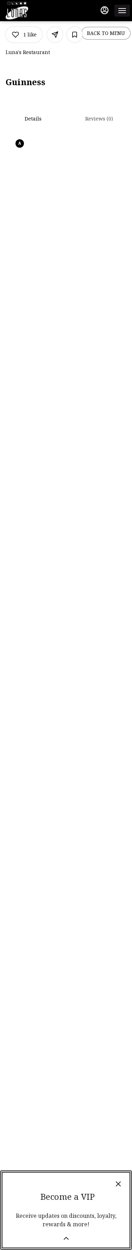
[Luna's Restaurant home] (37, 10)
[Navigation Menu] (122, 11)
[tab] (33, 118)
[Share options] (55, 34)
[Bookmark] (74, 34)
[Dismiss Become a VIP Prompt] (118, 1183)
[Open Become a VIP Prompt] (66, 1238)
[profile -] (104, 10)
